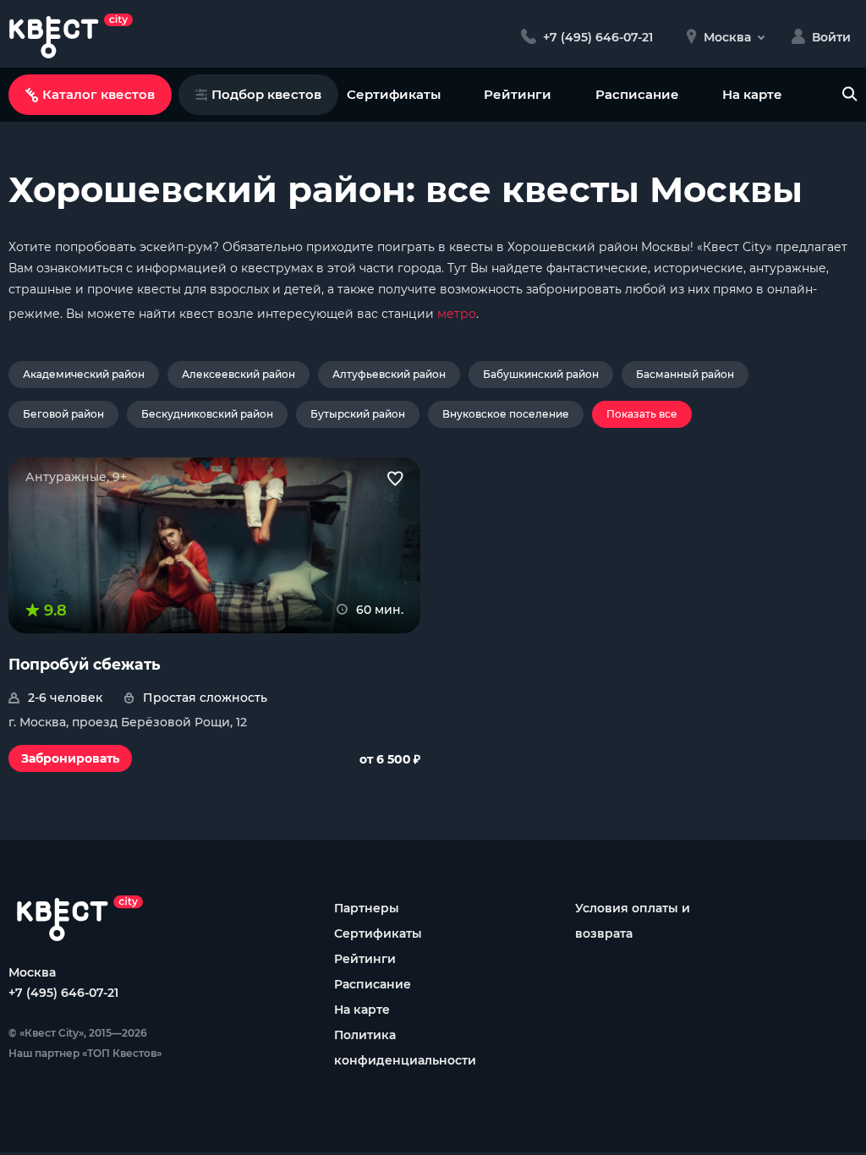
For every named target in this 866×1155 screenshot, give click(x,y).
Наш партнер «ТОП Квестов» (85, 1053)
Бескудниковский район (207, 414)
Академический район (84, 374)
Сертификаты (394, 94)
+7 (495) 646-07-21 (63, 992)
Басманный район (685, 374)
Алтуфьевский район (389, 374)
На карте (752, 94)
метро (456, 313)
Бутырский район (357, 414)
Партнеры (366, 908)
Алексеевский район (238, 374)
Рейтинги (517, 94)
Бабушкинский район (541, 374)
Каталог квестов (98, 94)
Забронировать (70, 758)
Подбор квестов (266, 94)
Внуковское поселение (505, 414)
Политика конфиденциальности (405, 1047)
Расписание (637, 94)
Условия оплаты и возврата (632, 920)
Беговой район (63, 414)
